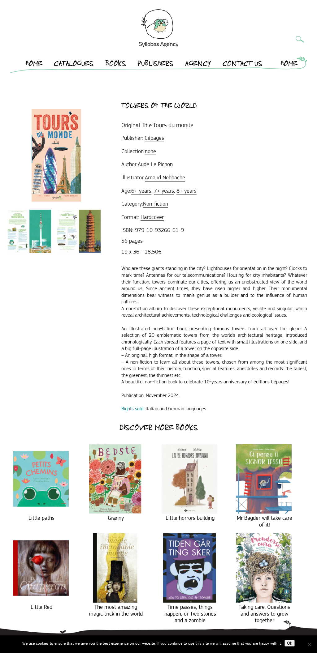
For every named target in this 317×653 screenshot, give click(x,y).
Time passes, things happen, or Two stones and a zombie (190, 613)
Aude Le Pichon (155, 164)
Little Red (41, 607)
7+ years (164, 191)
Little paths (41, 518)
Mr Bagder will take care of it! (264, 521)
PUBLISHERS (155, 64)
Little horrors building (190, 518)
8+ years (186, 191)
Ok (289, 643)
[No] (309, 644)
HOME (34, 64)
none (150, 151)
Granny (116, 518)
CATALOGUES (73, 64)
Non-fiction (155, 204)
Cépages (154, 138)
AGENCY (198, 64)
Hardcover (152, 217)
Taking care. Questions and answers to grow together (264, 613)
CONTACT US (242, 64)
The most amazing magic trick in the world (116, 610)
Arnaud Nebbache (165, 177)
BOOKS (115, 64)
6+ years (141, 191)
